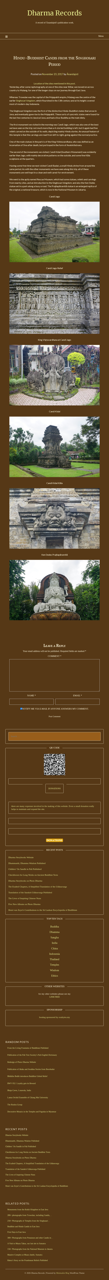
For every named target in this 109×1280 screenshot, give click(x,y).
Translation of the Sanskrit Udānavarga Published (30, 892)
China (54, 948)
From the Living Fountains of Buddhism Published (27, 1048)
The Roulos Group (14, 1105)
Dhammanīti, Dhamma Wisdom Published (27, 863)
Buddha (54, 926)
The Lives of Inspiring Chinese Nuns (24, 898)
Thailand (54, 959)
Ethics (54, 975)
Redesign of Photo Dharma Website (21, 1062)
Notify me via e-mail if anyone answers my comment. (55, 709)
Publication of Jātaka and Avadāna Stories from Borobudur (31, 1069)
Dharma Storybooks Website (21, 857)
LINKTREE (54, 997)
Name (31, 695)
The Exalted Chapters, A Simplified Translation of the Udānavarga (37, 887)
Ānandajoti (72, 74)
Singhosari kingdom (25, 100)
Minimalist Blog (62, 1273)
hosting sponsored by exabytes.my (55, 1017)
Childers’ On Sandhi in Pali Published (25, 869)
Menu (100, 36)
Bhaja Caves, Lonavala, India (19, 1090)
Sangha (55, 937)
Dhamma (54, 931)
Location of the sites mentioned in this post (54, 83)
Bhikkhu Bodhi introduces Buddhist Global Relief (27, 1076)
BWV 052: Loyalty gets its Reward (21, 1083)
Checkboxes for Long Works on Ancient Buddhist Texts (33, 875)
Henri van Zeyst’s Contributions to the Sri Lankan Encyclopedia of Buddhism (42, 910)
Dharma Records (54, 13)
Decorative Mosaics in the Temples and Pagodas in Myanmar (31, 1112)
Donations (54, 788)
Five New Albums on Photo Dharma (24, 904)
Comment (54, 656)
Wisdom (54, 970)
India (54, 942)
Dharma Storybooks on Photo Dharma (25, 881)
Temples (54, 964)
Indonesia (54, 953)
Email (77, 695)
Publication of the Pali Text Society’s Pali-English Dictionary (32, 1055)
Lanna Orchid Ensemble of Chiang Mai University (27, 1097)
